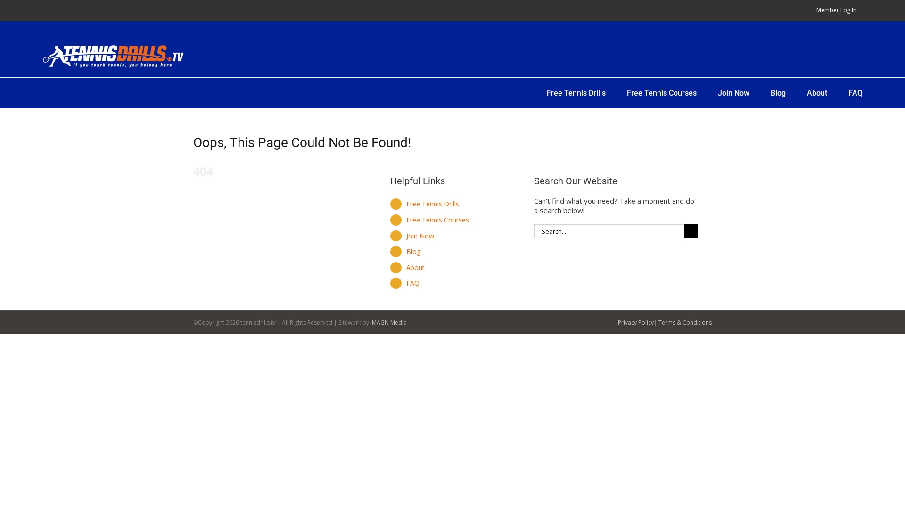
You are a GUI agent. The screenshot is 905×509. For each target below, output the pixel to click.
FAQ (413, 283)
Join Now (420, 235)
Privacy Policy (636, 323)
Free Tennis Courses (437, 219)
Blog (413, 251)
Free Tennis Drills (432, 203)
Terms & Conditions (685, 323)
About (415, 267)
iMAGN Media (388, 323)
